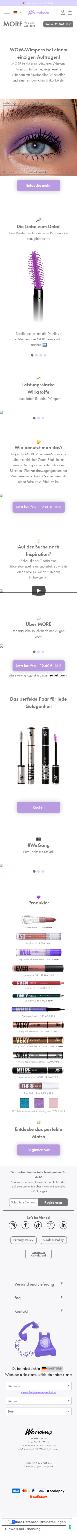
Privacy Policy (23, 1240)
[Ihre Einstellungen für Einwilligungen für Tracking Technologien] (70, 1527)
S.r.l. (46, 1462)
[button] (32, 355)
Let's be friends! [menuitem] (38, 1217)
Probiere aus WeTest (37, 3)
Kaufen (58, 24)
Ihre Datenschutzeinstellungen (41, 1522)
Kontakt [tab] (21, 1311)
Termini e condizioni (38, 1254)
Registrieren (53, 1202)
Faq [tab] (17, 1297)
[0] (70, 12)
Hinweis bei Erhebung (22, 1529)
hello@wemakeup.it (26, 1449)
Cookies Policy (53, 1240)
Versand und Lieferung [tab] (34, 1284)
